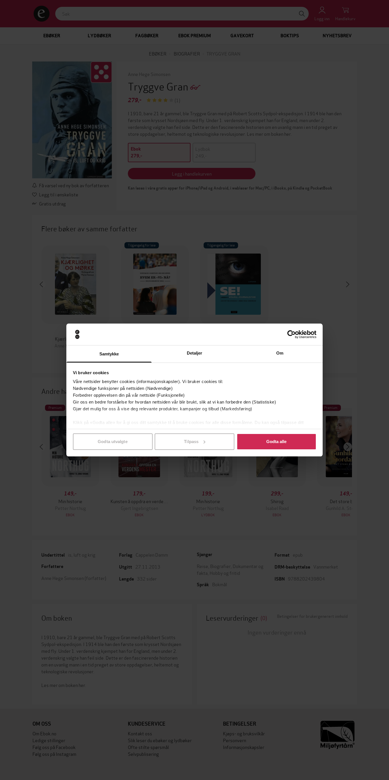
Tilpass (191, 441)
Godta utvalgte (112, 441)
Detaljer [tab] (194, 353)
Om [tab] (279, 353)
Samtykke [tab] (109, 353)
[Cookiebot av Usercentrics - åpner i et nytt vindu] (291, 334)
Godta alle (276, 441)
